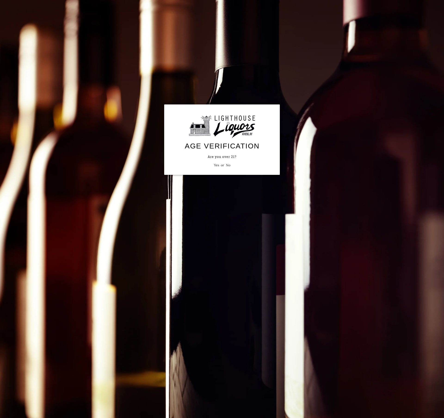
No (228, 165)
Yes (216, 165)
